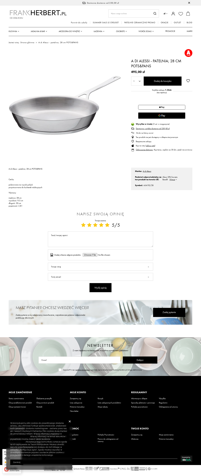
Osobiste (120, 31)
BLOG (189, 22)
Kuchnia (13, 31)
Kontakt (39, 407)
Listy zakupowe (76, 403)
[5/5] (107, 225)
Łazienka (98, 31)
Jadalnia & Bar (38, 31)
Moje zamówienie (20, 392)
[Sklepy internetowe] (186, 459)
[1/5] (83, 225)
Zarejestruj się (75, 398)
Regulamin (163, 403)
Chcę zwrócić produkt (45, 403)
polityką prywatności (83, 370)
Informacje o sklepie (139, 398)
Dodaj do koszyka (162, 81)
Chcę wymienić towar (17, 407)
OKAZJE (164, 22)
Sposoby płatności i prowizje (143, 403)
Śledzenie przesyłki (44, 398)
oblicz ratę (150, 145)
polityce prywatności (19, 436)
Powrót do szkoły (79, 22)
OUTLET (177, 22)
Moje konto (78, 392)
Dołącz (140, 360)
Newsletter (100, 345)
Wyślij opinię (100, 287)
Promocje (170, 31)
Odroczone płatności (144, 149)
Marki (189, 31)
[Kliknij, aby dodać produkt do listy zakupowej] (188, 81)
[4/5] (101, 225)
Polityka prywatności (139, 407)
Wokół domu (145, 31)
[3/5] (95, 225)
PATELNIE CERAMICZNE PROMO (139, 22)
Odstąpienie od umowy (168, 407)
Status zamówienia (16, 398)
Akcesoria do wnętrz (69, 31)
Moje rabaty (103, 407)
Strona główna (27, 42)
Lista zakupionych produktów (109, 403)
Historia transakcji (77, 407)
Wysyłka (162, 398)
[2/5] (89, 225)
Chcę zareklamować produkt (20, 403)
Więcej (172, 179)
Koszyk (100, 398)
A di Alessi (147, 171)
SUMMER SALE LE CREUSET (106, 22)
